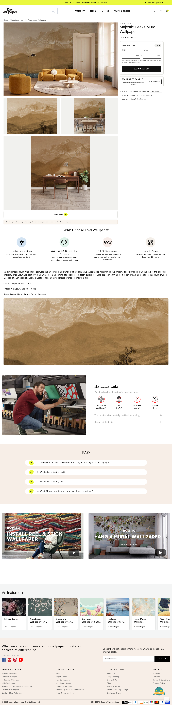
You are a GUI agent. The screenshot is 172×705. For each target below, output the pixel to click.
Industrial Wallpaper (11, 680)
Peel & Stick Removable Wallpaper (17, 686)
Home (6, 20)
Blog (109, 683)
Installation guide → (144, 95)
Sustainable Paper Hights (118, 690)
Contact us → (142, 99)
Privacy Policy (159, 683)
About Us (111, 673)
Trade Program (113, 686)
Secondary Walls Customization (70, 690)
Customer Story (114, 693)
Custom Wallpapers (10, 690)
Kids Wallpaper (8, 683)
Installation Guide (63, 683)
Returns (156, 677)
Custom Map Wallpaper (12, 693)
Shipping (157, 673)
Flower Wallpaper (9, 673)
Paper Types (61, 677)
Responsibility (113, 677)
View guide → (156, 91)
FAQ (58, 673)
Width (124, 50)
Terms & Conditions (161, 680)
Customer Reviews (64, 686)
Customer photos (154, 3)
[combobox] (38, 11)
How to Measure (63, 680)
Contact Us (112, 680)
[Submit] (53, 11)
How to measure (134, 62)
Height (145, 50)
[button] (42, 536)
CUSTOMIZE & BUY (142, 69)
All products (14, 20)
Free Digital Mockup (65, 693)
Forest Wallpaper (9, 677)
